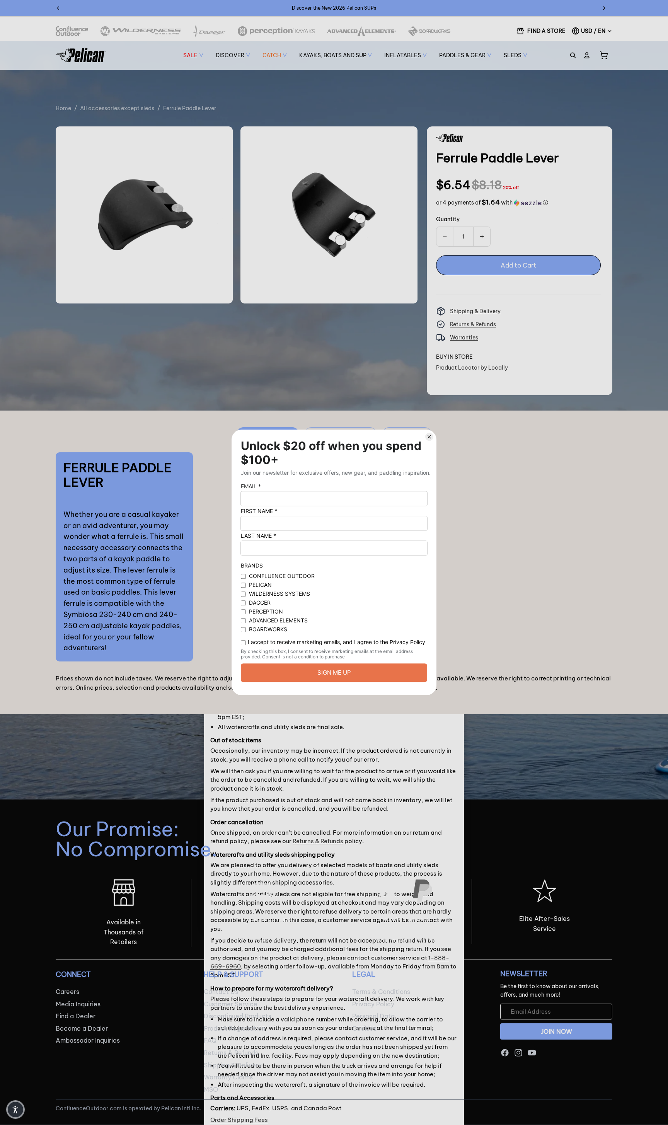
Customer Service (230, 1004)
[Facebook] (505, 1052)
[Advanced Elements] (361, 31)
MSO (211, 1089)
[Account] (586, 55)
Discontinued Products (237, 1016)
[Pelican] (81, 55)
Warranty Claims (228, 1077)
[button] (492, 202)
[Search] (572, 55)
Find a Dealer (75, 1016)
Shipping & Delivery (475, 311)
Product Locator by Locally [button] (472, 367)
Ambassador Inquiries (88, 1041)
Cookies (364, 1028)
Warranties (464, 337)
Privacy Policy (373, 1004)
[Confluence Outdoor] (72, 31)
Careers (67, 991)
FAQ (210, 1041)
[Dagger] (209, 31)
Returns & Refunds (473, 324)
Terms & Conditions (381, 991)
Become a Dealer (82, 1028)
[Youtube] (532, 1052)
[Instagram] (518, 1052)
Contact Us (221, 991)
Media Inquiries (78, 1004)
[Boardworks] (429, 31)
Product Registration (234, 1028)
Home (63, 108)
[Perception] (276, 31)
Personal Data (373, 1016)
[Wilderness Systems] (141, 31)
